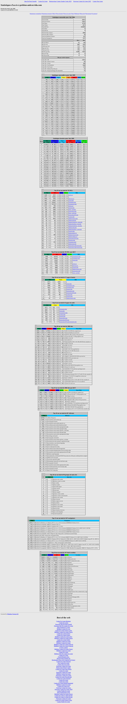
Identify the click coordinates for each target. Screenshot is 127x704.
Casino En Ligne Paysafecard (63, 677)
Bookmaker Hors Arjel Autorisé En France (63, 660)
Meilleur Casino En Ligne (63, 641)
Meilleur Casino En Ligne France (63, 632)
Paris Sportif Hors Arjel (63, 692)
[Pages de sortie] (67, 13)
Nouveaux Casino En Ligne (63, 675)
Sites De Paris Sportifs (30, 1)
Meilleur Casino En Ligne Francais (63, 646)
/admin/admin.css (73, 233)
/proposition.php (72, 211)
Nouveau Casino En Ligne (63, 666)
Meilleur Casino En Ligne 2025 (63, 636)
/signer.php (71, 200)
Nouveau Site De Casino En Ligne (63, 626)
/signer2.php (71, 207)
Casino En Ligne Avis (64, 686)
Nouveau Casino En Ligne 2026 (63, 689)
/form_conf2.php (72, 213)
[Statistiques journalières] (36, 13)
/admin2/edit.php (73, 227)
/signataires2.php (73, 204)
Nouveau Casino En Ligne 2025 (82, 1)
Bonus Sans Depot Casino (63, 667)
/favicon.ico (71, 198)
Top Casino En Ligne (63, 663)
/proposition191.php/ (74, 238)
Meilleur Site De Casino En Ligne (63, 654)
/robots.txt (71, 206)
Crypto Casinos (63, 647)
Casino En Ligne (43, 1)
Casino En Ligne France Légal (63, 630)
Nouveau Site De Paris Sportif (63, 624)
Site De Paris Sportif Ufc (63, 658)
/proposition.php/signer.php (75, 245)
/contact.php (71, 216)
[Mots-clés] (82, 13)
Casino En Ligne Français (63, 661)
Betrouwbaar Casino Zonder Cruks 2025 (60, 1)
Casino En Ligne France (63, 633)
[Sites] (72, 13)
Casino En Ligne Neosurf (63, 678)
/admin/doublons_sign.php (75, 224)
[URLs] (54, 13)
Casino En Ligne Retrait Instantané (63, 683)
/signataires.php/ (72, 242)
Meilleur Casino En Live (63, 629)
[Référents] (77, 13)
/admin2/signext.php (73, 234)
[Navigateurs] (88, 13)
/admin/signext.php (73, 218)
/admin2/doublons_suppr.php (75, 222)
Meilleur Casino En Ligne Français (63, 644)
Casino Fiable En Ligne (63, 691)
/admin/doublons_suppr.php (75, 229)
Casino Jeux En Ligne (63, 664)
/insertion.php (72, 240)
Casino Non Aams (98, 1)
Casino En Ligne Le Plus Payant (63, 695)
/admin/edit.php (72, 220)
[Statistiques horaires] (47, 13)
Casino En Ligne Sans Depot (63, 669)
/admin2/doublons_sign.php (75, 225)
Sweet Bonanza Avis (63, 657)
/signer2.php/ (72, 231)
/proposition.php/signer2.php (75, 247)
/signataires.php (72, 202)
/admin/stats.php (72, 244)
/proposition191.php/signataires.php (68, 321)
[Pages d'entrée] (59, 13)
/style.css (71, 195)
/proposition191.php (73, 215)
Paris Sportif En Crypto (63, 627)
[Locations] (94, 13)
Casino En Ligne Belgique (63, 621)
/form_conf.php (72, 209)
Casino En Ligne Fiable (63, 640)
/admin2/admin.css (73, 236)
